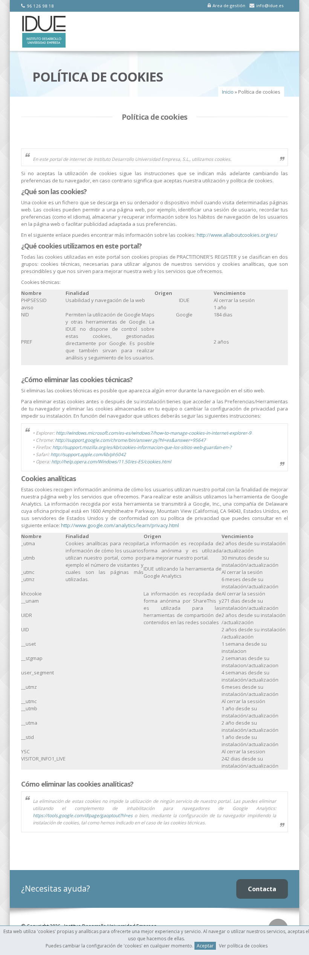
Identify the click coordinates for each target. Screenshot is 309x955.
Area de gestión (229, 5)
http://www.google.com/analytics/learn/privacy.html (120, 525)
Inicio (228, 91)
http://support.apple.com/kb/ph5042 (88, 454)
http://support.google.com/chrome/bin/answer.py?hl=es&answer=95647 (130, 440)
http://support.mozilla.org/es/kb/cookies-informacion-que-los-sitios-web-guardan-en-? (141, 447)
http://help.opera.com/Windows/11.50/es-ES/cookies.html (111, 461)
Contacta (262, 889)
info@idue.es (270, 5)
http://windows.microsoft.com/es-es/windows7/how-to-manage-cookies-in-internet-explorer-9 (153, 433)
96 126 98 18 (40, 6)
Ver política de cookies (243, 946)
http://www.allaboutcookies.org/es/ (237, 234)
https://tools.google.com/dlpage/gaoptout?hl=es (83, 815)
